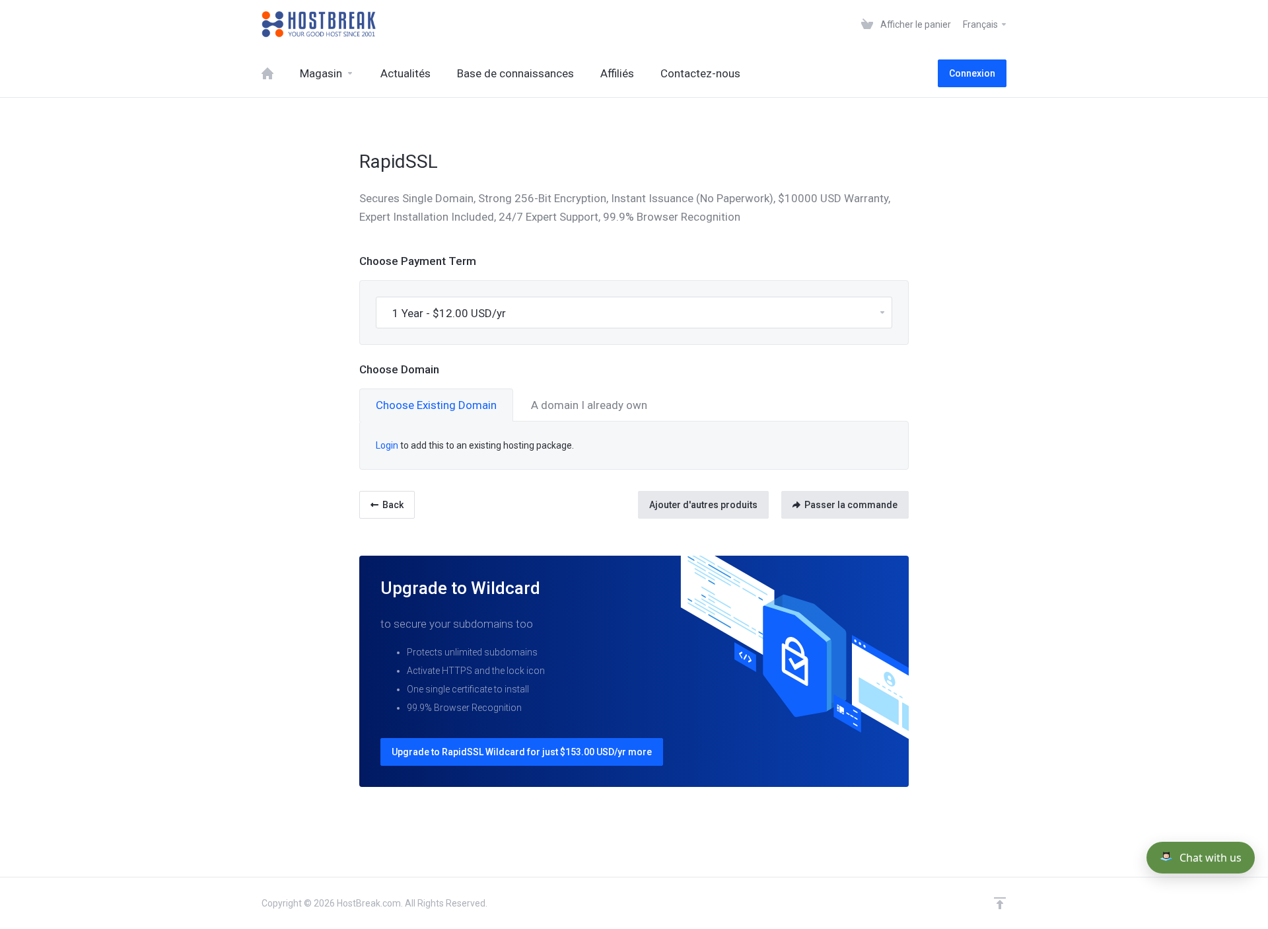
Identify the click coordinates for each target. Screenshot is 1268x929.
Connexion (972, 73)
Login (387, 445)
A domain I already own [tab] (589, 405)
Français (981, 24)
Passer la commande (851, 505)
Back (393, 505)
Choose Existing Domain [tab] (436, 405)
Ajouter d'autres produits (703, 505)
